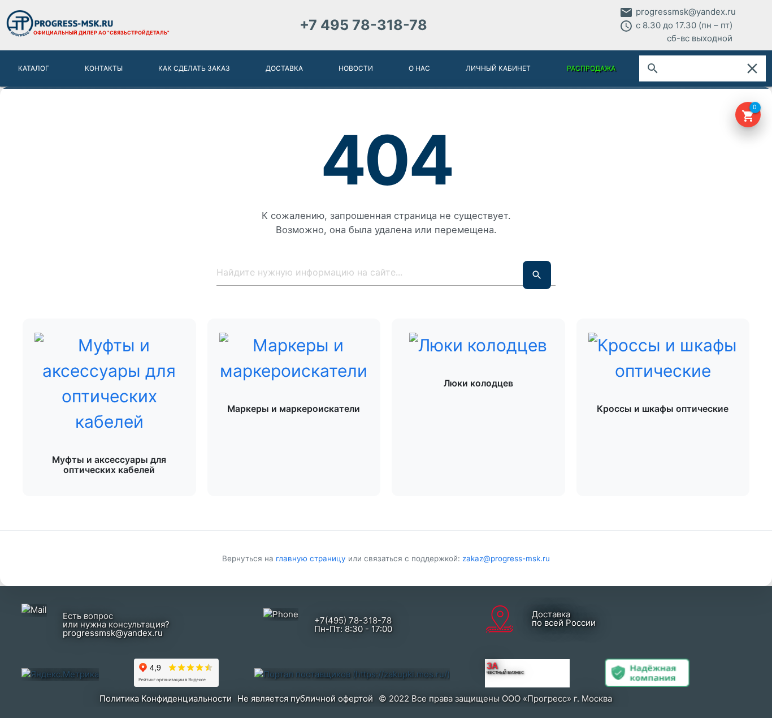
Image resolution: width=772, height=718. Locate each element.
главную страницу (312, 558)
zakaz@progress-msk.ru (506, 558)
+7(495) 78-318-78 (353, 620)
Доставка (284, 68)
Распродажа (591, 68)
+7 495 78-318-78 (363, 24)
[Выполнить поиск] (537, 275)
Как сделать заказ (194, 68)
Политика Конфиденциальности (165, 698)
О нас (419, 68)
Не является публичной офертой (305, 698)
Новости (356, 68)
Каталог (33, 68)
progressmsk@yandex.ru (686, 11)
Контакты (104, 68)
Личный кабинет (498, 68)
